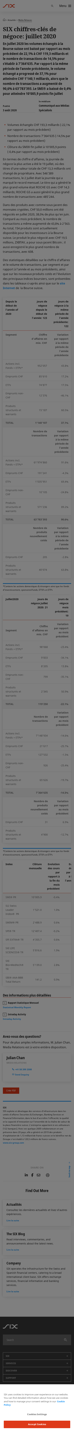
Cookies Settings (37, 1414)
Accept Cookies (37, 1424)
